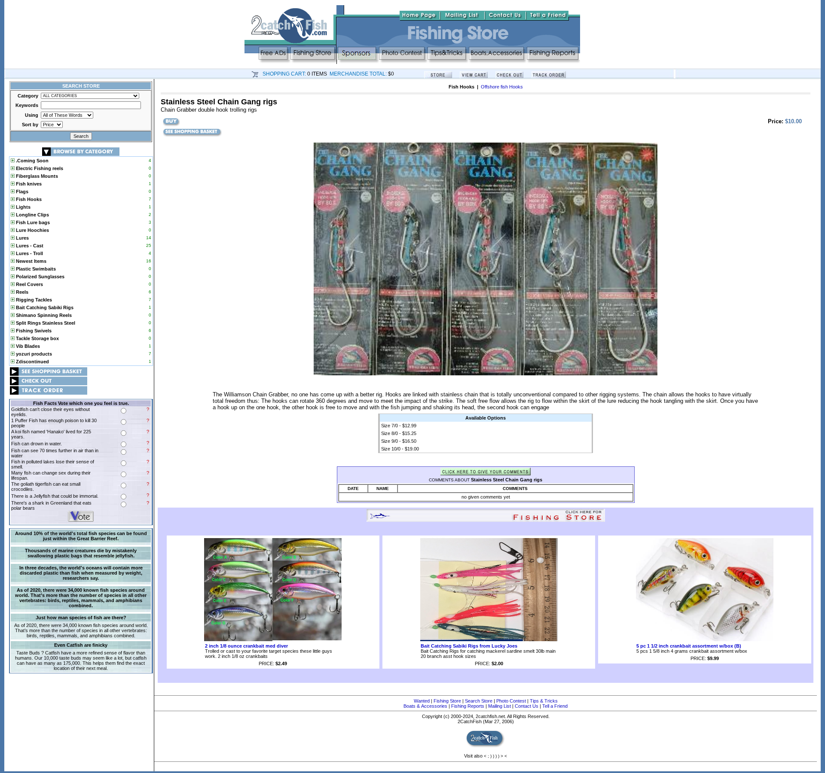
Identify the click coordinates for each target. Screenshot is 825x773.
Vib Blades (27, 346)
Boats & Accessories (425, 706)
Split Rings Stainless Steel (45, 323)
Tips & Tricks (544, 700)
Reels (21, 292)
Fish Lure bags (32, 222)
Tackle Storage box (37, 338)
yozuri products (33, 353)
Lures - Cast (29, 245)
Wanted (422, 700)
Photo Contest (511, 700)
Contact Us (526, 706)
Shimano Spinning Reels (43, 315)
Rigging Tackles (33, 299)
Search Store (478, 700)
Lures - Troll (29, 253)
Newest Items (30, 261)
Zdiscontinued (32, 361)
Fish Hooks (28, 199)
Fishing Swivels (33, 330)
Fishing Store (447, 700)
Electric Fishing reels (39, 168)
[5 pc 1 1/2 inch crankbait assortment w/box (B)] (704, 639)
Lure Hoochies (32, 230)
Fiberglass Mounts (36, 176)
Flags (21, 191)
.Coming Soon (32, 160)
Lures (22, 237)
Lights (23, 207)
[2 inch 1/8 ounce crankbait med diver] (273, 639)
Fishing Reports (467, 706)
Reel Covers (29, 284)
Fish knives (28, 183)
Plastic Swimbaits (35, 268)
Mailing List (499, 706)
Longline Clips (32, 214)
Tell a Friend (555, 706)
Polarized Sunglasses (39, 276)
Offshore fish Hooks (502, 86)
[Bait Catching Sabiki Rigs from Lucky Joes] (489, 639)
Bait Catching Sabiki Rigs (44, 307)
